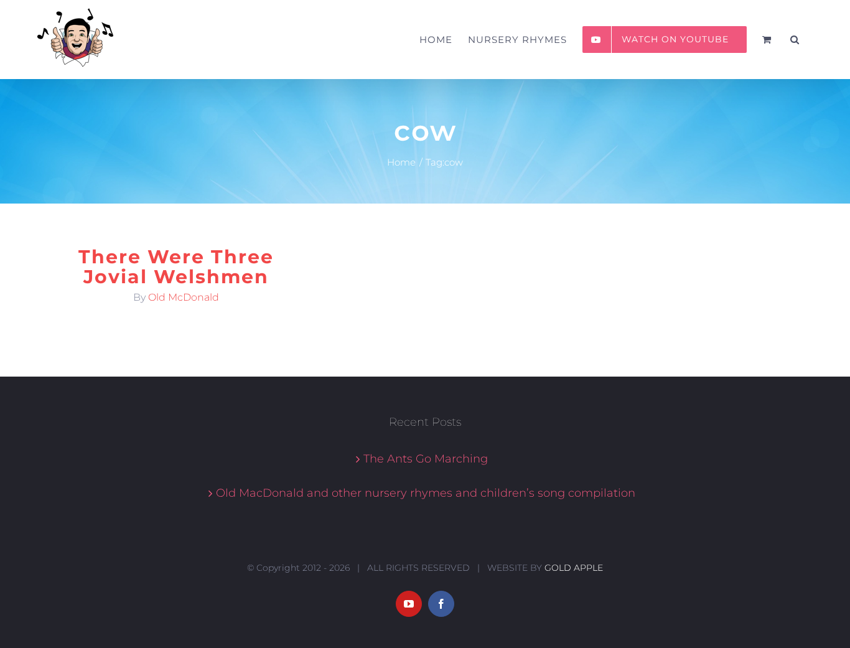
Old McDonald (183, 297)
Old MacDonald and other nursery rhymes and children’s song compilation (425, 493)
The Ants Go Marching (425, 459)
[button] (795, 39)
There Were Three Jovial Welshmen (176, 266)
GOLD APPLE (573, 567)
